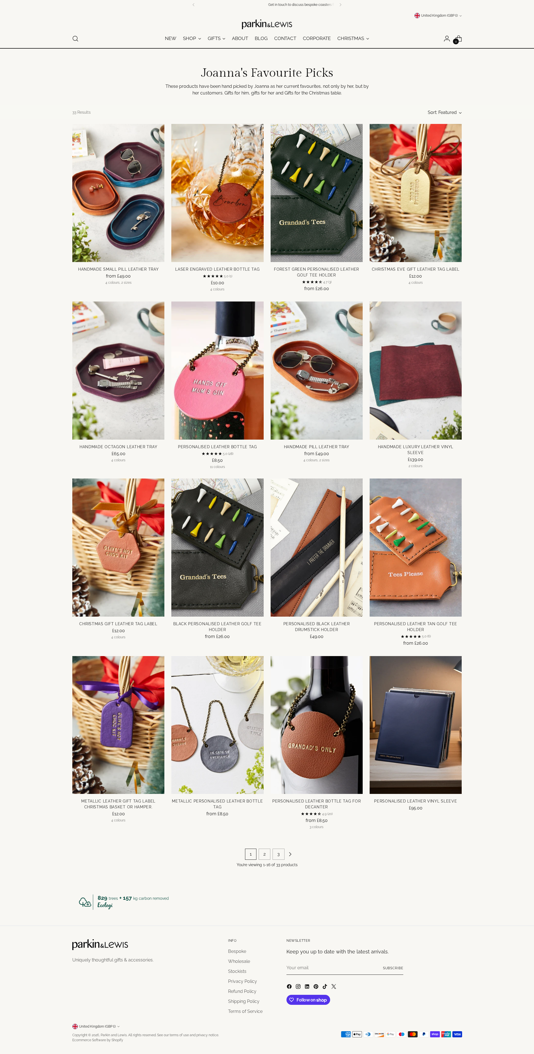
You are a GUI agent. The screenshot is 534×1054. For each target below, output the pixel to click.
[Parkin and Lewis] (267, 24)
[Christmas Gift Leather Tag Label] (118, 548)
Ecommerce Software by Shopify (97, 1040)
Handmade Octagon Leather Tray (118, 447)
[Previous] (193, 4)
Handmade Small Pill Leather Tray (118, 269)
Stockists (237, 971)
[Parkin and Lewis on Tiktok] (325, 987)
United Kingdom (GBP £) (439, 16)
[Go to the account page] (447, 38)
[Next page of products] (290, 854)
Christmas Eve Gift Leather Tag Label (415, 269)
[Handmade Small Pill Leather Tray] (118, 193)
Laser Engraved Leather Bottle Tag (217, 269)
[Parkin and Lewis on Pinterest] (316, 987)
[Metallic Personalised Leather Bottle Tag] (217, 725)
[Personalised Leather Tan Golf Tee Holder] (416, 548)
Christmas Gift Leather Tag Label (118, 624)
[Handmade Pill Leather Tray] (317, 371)
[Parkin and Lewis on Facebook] (289, 987)
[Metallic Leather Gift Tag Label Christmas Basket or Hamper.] (118, 725)
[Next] (340, 4)
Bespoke (237, 951)
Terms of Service (245, 1011)
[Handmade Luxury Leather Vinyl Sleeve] (416, 371)
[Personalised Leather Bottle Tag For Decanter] (317, 725)
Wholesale (239, 961)
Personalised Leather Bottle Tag (217, 447)
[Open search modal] (75, 38)
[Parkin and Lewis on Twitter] (334, 987)
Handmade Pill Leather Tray (316, 447)
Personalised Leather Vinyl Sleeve (415, 801)
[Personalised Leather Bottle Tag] (217, 371)
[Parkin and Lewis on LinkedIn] (307, 987)
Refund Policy (242, 991)
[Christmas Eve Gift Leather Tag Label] (416, 193)
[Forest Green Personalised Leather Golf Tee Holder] (317, 193)
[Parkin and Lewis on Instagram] (298, 987)
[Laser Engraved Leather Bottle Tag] (217, 193)
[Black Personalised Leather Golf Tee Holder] (217, 548)
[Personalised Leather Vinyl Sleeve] (416, 725)
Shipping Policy (243, 1001)
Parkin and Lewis (114, 1035)
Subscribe (393, 968)
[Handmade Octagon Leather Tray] (118, 371)
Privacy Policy (242, 981)
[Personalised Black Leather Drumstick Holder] (317, 548)
